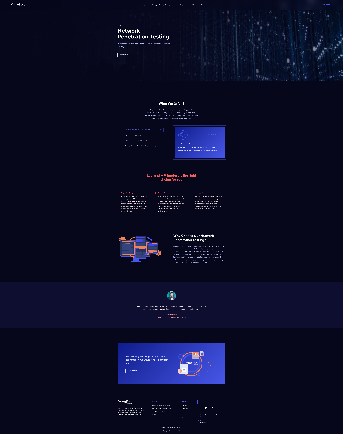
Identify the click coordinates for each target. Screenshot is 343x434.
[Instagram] (213, 408)
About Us (192, 5)
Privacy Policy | (166, 427)
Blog (202, 5)
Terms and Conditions (175, 427)
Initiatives (180, 5)
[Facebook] (199, 408)
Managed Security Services (161, 5)
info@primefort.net (202, 422)
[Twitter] (206, 408)
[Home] (18, 5)
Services (143, 5)
